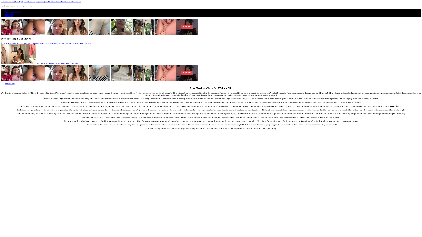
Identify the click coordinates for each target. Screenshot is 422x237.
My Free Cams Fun (28, 2)
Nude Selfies (9, 14)
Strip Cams (9, 16)
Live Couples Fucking (13, 12)
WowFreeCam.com (7, 2)
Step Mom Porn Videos (53, 2)
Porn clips (18, 2)
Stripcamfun (40, 2)
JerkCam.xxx (76, 2)
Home (7, 10)
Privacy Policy (10, 84)
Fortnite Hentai (66, 2)
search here (5, 6)
